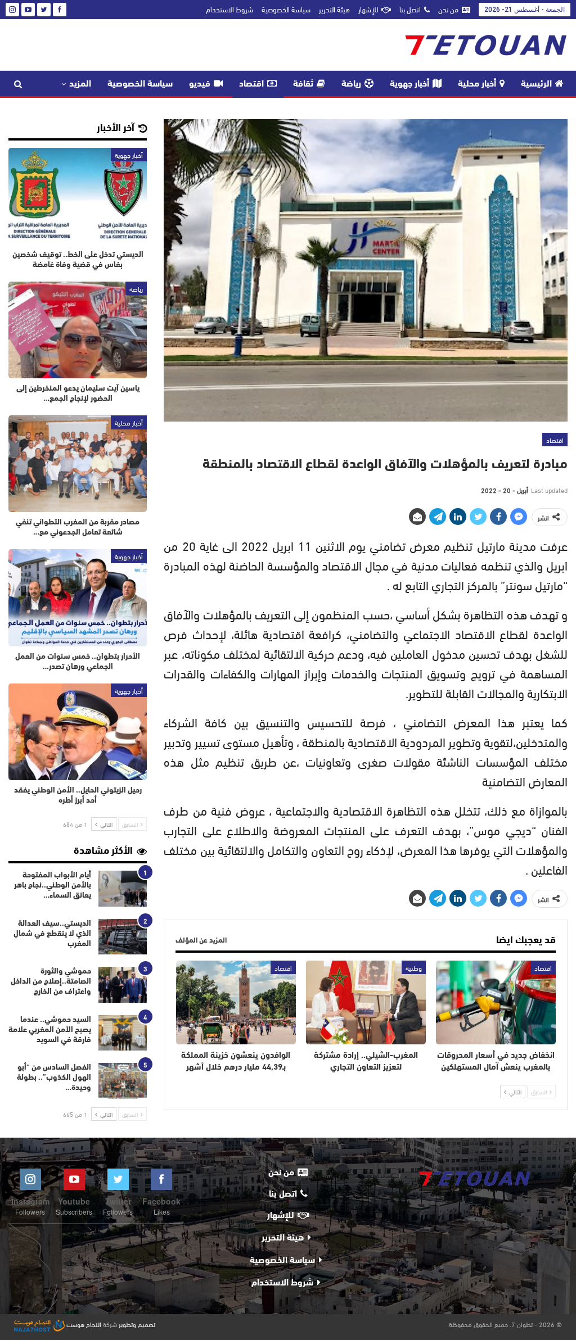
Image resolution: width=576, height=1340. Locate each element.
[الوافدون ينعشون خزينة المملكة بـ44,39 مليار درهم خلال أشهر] (236, 1002)
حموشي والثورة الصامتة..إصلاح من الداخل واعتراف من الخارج (51, 981)
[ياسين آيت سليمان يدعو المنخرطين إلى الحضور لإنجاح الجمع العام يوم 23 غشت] (77, 330)
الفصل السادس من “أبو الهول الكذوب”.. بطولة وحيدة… (54, 1077)
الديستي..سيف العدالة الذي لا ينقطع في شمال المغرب (52, 934)
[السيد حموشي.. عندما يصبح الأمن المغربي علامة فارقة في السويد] (122, 1033)
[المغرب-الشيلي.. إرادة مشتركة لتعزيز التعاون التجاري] (366, 1002)
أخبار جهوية (409, 84)
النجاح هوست (83, 1324)
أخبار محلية (477, 84)
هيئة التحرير (334, 9)
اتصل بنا (410, 9)
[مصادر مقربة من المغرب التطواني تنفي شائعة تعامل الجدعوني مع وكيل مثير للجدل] (77, 463)
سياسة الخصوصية (286, 9)
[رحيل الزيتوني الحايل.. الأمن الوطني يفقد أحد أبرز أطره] (77, 731)
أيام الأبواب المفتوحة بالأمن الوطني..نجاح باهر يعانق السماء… (52, 885)
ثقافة (303, 84)
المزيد (80, 84)
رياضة (351, 84)
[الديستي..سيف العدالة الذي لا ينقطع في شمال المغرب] (122, 937)
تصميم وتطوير (137, 1324)
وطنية (414, 967)
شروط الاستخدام (229, 9)
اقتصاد (251, 84)
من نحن (448, 9)
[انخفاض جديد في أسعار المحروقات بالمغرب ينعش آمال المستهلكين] (496, 1002)
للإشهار (368, 9)
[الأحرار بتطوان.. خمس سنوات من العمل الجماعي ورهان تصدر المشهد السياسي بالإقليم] (77, 597)
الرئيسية (536, 84)
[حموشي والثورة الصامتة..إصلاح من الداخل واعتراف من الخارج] (122, 985)
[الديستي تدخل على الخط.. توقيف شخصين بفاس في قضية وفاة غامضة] (77, 196)
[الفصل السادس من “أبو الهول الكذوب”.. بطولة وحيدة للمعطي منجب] (122, 1081)
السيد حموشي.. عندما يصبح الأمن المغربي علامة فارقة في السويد (49, 1030)
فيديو (199, 84)
